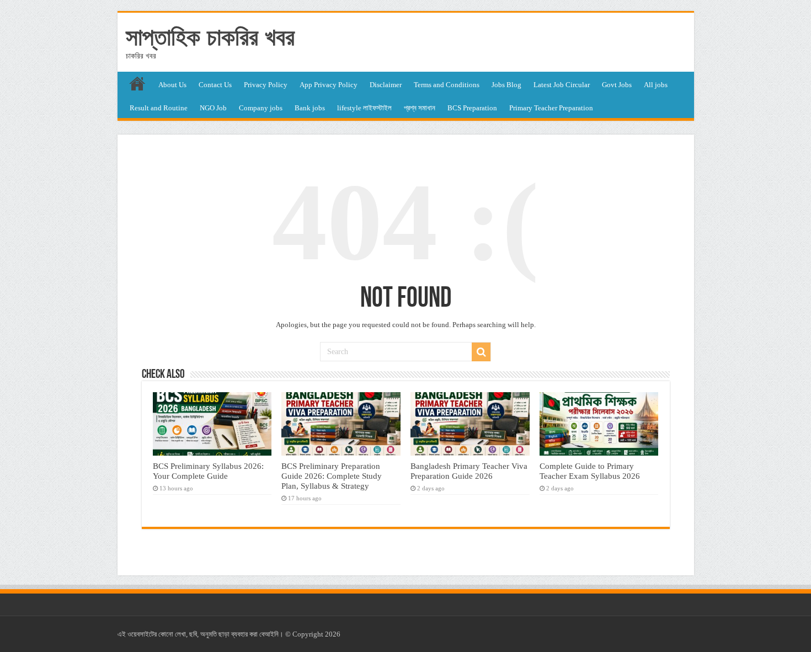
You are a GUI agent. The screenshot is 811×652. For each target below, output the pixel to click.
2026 (332, 634)
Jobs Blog (506, 85)
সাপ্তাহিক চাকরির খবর (210, 37)
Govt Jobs (617, 85)
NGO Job (213, 108)
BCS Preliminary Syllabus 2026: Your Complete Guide (208, 470)
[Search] (481, 352)
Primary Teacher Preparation (551, 108)
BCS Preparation (472, 108)
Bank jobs (310, 108)
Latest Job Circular (561, 85)
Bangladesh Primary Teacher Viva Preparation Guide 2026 (468, 470)
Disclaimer (386, 85)
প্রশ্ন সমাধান (419, 108)
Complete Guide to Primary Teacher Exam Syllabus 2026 (590, 470)
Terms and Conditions (446, 85)
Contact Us (215, 85)
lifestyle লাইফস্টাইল (364, 108)
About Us (172, 85)
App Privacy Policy (329, 85)
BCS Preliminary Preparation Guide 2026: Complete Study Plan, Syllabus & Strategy (331, 475)
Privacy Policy (265, 85)
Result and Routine (159, 108)
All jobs (656, 85)
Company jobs (260, 108)
